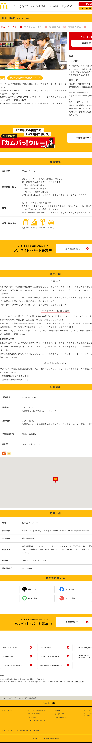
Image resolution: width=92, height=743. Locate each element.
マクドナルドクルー (34, 27)
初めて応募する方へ (61, 717)
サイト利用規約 (34, 730)
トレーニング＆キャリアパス (66, 6)
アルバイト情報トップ (6, 710)
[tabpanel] (33, 51)
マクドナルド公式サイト (7, 730)
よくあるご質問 (59, 714)
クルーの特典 (53, 6)
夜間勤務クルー (76, 27)
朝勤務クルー (56, 27)
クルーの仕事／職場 (38, 6)
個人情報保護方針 (22, 730)
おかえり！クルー (10, 27)
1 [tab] (33, 72)
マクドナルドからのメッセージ (20, 6)
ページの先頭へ (45, 703)
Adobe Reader (78, 682)
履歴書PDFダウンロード (37, 679)
